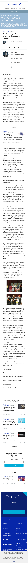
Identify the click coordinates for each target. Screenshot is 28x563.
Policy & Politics (14, 8)
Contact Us (19, 523)
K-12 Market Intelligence (21, 549)
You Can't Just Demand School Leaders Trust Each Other (8, 437)
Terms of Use (14, 559)
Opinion (12, 31)
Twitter (17, 388)
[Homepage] (14, 4)
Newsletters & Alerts (7, 544)
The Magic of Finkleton (9, 277)
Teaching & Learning (23, 8)
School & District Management (7, 405)
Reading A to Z (7, 384)
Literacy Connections (8, 373)
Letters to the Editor (20, 526)
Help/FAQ (18, 528)
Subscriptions (6, 542)
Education (6, 31)
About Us (5, 523)
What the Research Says (9, 132)
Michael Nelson (6, 413)
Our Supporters (6, 533)
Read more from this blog (10, 26)
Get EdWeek (6, 539)
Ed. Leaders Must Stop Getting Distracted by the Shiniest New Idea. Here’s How (10, 423)
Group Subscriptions (7, 546)
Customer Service (20, 530)
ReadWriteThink (13, 148)
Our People (5, 530)
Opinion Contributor (14, 54)
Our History (5, 528)
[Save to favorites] (14, 47)
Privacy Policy (13, 556)
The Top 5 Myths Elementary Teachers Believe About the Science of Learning (12, 136)
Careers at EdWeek (7, 535)
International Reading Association (12, 380)
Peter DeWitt (11, 41)
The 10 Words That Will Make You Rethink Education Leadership (9, 409)
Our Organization (6, 526)
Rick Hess (5, 483)
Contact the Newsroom (21, 533)
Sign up (14, 511)
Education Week (21, 54)
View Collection (14, 446)
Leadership (7, 8)
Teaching (5, 131)
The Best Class (7, 369)
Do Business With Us (21, 539)
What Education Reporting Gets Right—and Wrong (9, 480)
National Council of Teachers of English (13, 376)
